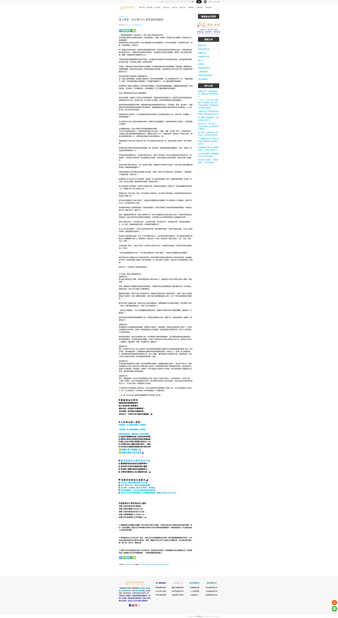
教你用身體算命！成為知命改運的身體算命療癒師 (137, 490)
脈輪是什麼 (202, 53)
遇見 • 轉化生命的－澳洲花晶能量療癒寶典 (135, 485)
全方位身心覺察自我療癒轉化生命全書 (133, 482)
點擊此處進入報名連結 (131, 452)
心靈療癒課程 (203, 71)
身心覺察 (157, 7)
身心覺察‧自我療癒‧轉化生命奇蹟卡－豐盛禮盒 (137, 487)
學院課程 (150, 7)
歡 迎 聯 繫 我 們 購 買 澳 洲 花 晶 (135, 460)
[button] (205, 1)
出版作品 (175, 7)
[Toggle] (218, 45)
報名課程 (334, 602)
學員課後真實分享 (204, 68)
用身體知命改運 (203, 56)
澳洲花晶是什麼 (203, 49)
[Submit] (192, 1)
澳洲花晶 (166, 7)
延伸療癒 (191, 7)
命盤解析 (201, 64)
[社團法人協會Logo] (208, 31)
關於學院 (142, 7)
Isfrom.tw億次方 (214, 616)
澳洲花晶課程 (203, 79)
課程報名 (200, 7)
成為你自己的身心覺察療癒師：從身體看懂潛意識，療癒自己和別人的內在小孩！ (148, 493)
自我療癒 (152, 564)
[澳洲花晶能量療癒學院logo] (208, 24)
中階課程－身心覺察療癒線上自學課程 (132, 429)
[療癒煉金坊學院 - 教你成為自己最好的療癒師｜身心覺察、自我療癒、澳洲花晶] (127, 7)
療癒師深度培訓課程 (205, 75)
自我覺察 (147, 564)
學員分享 (182, 7)
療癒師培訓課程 (160, 564)
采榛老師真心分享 (123, 16)
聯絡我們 (208, 7)
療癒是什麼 (202, 45)
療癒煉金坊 (141, 25)
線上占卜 (201, 60)
